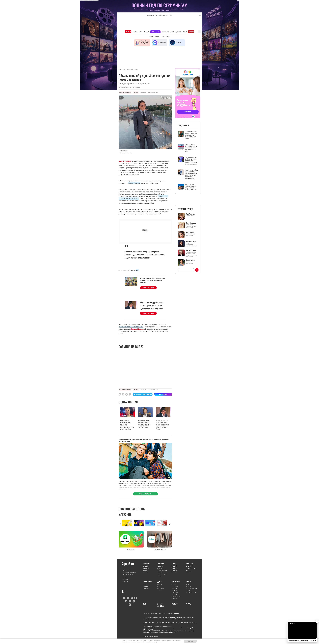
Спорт (162, 36)
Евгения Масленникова (125, 87)
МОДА (187, 584)
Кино (140, 32)
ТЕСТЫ (159, 590)
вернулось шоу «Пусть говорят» (131, 327)
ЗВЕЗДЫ (145, 566)
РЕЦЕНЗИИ (175, 568)
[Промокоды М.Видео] (163, 523)
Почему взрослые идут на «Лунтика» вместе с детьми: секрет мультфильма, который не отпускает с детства (191, 161)
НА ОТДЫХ (189, 572)
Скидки (191, 32)
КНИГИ (159, 586)
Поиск (200, 15)
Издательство (126, 570)
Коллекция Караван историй (161, 15)
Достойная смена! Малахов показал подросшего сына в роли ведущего (144, 423)
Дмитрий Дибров (191, 250)
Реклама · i (292, 623)
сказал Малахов (134, 183)
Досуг (172, 32)
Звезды (135, 32)
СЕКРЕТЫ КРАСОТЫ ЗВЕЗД (191, 589)
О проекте (125, 579)
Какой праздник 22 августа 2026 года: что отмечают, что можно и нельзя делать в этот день (191, 148)
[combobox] (186, 270)
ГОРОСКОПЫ (147, 581)
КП (137, 270)
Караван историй (150, 15)
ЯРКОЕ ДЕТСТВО (160, 605)
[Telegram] (133, 601)
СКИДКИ (175, 604)
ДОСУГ (159, 581)
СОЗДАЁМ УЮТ (190, 566)
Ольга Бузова (190, 232)
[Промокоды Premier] (139, 523)
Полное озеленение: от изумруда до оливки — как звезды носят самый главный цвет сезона (191, 135)
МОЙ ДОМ (189, 563)
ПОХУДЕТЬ (175, 592)
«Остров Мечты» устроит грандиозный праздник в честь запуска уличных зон (190, 187)
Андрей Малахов (153, 92)
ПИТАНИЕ (174, 594)
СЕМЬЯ (188, 570)
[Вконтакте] (124, 598)
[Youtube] (132, 598)
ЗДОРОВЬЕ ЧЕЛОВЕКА (175, 585)
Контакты (125, 577)
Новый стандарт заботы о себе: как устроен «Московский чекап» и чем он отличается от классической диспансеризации (191, 174)
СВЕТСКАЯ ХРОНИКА (160, 567)
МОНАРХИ (146, 568)
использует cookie (144, 640)
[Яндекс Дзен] (130, 601)
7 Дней (170, 15)
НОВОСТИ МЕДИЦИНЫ (175, 589)
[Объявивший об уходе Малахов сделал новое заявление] (130, 394)
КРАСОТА (188, 586)
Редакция (125, 581)
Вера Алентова (190, 214)
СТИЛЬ (188, 581)
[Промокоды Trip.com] (151, 523)
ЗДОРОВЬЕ (176, 581)
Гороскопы (165, 32)
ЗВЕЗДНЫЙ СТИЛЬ (191, 592)
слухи (136, 92)
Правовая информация (129, 572)
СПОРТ (145, 570)
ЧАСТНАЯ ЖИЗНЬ (162, 570)
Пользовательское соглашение (151, 636)
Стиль (185, 32)
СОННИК (145, 586)
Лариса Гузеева (190, 260)
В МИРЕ (145, 572)
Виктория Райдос (191, 241)
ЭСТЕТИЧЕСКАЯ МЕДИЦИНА (176, 597)
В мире (168, 36)
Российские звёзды (125, 92)
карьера (143, 92)
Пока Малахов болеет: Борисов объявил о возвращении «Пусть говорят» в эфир (127, 424)
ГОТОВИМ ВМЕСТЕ (191, 568)
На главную (122, 69)
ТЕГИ (144, 604)
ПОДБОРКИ (175, 570)
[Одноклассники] (128, 598)
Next (170, 524)
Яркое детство (155, 32)
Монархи (157, 36)
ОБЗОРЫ (174, 572)
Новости (128, 32)
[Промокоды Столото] (128, 523)
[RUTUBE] (126, 601)
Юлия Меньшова (191, 223)
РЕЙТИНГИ (160, 572)
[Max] (135, 598)
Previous (120, 524)
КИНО (174, 563)
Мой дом (146, 32)
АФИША (159, 584)
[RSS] (130, 604)
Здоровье (179, 32)
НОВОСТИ (146, 563)
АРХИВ (188, 604)
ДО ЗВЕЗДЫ (146, 588)
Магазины (125, 514)
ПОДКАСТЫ (160, 588)
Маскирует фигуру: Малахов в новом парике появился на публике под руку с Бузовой (152, 305)
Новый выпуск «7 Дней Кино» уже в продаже (302, 640)
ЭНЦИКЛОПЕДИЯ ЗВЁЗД (162, 575)
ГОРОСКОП (146, 584)
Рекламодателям (127, 574)
